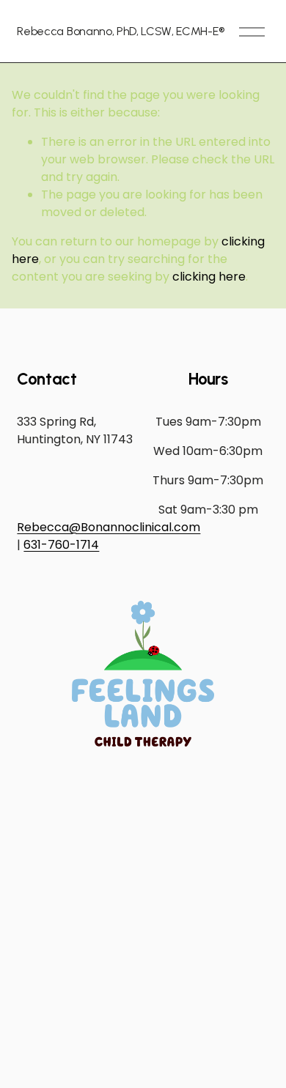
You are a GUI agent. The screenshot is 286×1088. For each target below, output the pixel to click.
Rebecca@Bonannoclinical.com (108, 527)
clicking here (209, 276)
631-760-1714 (61, 544)
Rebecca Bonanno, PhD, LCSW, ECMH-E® (120, 31)
